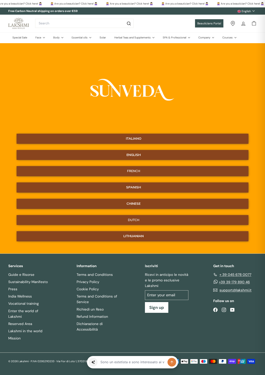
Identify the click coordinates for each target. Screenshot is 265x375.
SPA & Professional (175, 37)
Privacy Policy (88, 282)
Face (38, 37)
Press (12, 289)
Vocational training (23, 303)
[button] (93, 362)
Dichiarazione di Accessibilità (90, 326)
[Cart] (254, 23)
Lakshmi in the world (25, 331)
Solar (103, 37)
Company (204, 37)
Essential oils (80, 37)
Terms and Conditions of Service (97, 299)
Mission (14, 338)
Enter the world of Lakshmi (23, 314)
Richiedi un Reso (90, 309)
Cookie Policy (88, 289)
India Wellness (20, 296)
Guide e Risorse (21, 274)
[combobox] (84, 23)
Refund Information (92, 316)
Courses (227, 37)
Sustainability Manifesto (28, 282)
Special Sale (19, 37)
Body (56, 37)
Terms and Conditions (95, 274)
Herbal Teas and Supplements (132, 37)
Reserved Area (20, 323)
